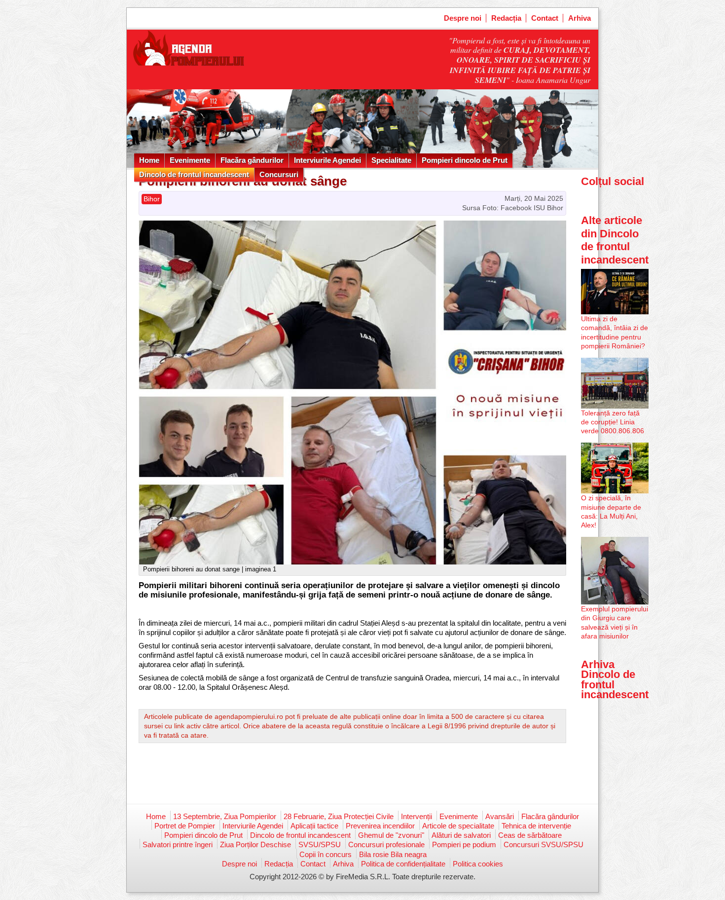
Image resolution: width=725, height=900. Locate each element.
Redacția (506, 18)
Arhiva (579, 18)
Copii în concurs (325, 854)
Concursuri (278, 174)
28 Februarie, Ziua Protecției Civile (339, 816)
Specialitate (391, 160)
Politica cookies (478, 864)
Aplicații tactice (314, 826)
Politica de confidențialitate (403, 864)
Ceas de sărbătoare (530, 835)
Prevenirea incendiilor (380, 826)
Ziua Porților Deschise (255, 844)
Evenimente (190, 160)
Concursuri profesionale (386, 844)
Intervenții (416, 816)
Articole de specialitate (458, 826)
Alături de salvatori (461, 835)
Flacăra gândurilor (252, 160)
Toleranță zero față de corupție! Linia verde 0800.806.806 (612, 422)
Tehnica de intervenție (536, 826)
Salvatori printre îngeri (178, 844)
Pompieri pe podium (464, 844)
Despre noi (462, 18)
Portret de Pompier (184, 826)
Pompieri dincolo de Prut (465, 160)
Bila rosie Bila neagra (393, 854)
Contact (544, 18)
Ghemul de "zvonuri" (391, 835)
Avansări (499, 816)
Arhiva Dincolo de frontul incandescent (615, 679)
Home (149, 160)
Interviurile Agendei (327, 160)
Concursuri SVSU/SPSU (543, 844)
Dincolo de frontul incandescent (194, 174)
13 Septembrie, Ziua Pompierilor (224, 816)
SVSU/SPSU (319, 844)
